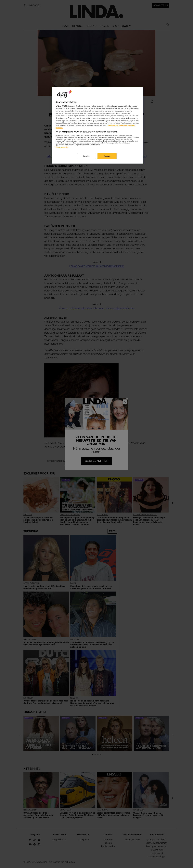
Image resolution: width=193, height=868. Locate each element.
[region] (97, 125)
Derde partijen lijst (62, 147)
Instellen (86, 156)
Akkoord (107, 156)
